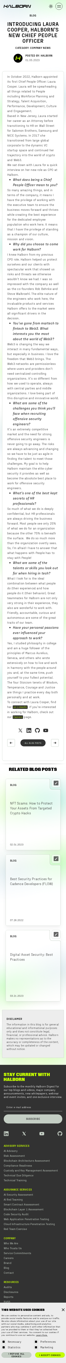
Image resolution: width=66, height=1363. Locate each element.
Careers (17, 717)
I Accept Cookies (50, 1355)
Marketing (46, 1347)
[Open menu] (58, 6)
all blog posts (33, 743)
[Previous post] (11, 743)
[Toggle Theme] (51, 6)
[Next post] (55, 743)
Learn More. (42, 1335)
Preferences (48, 1341)
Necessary (14, 1341)
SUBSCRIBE (33, 1118)
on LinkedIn (20, 707)
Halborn (46, 55)
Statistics (14, 1347)
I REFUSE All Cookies (16, 1355)
